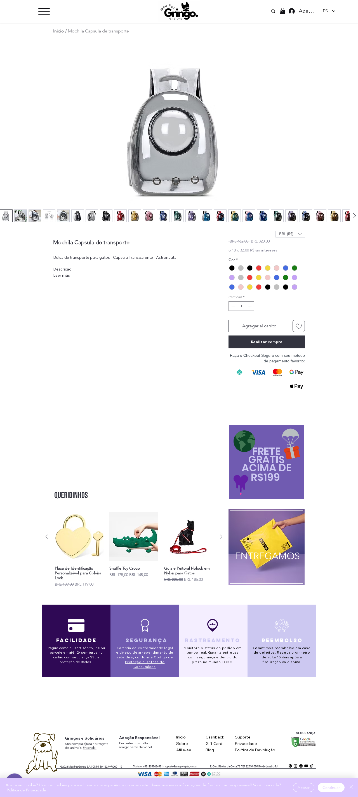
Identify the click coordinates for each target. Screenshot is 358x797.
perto (134, 747)
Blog (210, 749)
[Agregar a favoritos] (299, 326)
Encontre (126, 743)
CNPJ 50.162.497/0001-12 (107, 766)
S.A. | (89, 766)
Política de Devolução (255, 749)
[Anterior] (46, 536)
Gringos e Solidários (84, 738)
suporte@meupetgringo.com (181, 766)
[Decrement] (232, 306)
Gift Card (214, 743)
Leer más (61, 275)
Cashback (215, 737)
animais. (76, 748)
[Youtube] (306, 766)
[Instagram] (295, 766)
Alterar (304, 787)
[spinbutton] (241, 306)
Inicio (58, 31)
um (136, 743)
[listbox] (290, 234)
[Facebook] (301, 766)
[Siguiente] (221, 536)
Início (181, 737)
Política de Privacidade (26, 790)
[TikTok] (311, 766)
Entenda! (89, 748)
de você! (145, 747)
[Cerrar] (351, 787)
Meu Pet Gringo (77, 766)
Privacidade (246, 743)
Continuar (331, 787)
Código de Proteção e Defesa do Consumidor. (149, 662)
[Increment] (250, 306)
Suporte (243, 737)
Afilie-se (183, 749)
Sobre (182, 743)
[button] (44, 11)
